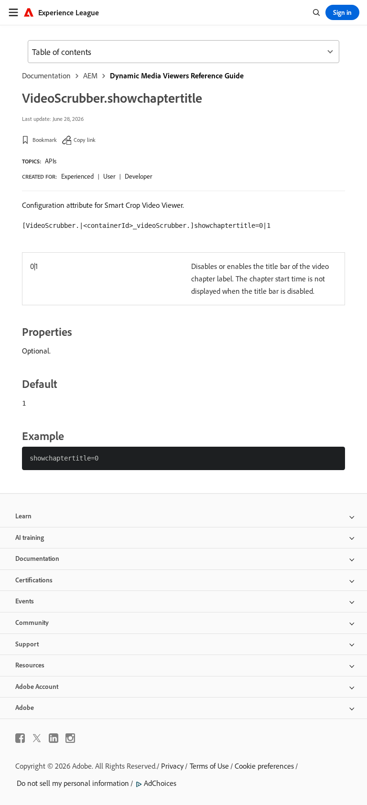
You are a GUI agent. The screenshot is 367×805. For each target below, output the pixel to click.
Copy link (85, 139)
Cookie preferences (264, 766)
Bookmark (44, 139)
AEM (90, 75)
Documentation (46, 75)
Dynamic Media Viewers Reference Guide (177, 75)
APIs (50, 161)
